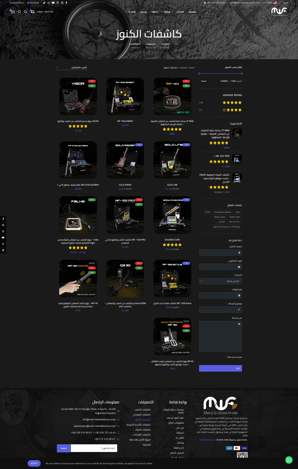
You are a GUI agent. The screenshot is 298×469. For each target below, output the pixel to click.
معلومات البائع (176, 422)
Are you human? (234, 357)
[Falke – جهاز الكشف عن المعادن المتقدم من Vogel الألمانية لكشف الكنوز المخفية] (78, 215)
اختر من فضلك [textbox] (233, 281)
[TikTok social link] (44, 2)
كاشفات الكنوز (143, 419)
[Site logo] (279, 12)
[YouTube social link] (53, 2)
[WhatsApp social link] (48, 2)
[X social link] (62, 2)
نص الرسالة (236, 318)
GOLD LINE (172, 185)
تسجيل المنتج (177, 452)
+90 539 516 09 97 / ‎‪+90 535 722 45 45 (93, 432)
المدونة (147, 444)
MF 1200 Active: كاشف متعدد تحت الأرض (172, 303)
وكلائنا (180, 442)
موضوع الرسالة (234, 303)
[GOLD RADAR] (125, 160)
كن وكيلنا (179, 447)
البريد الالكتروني (234, 261)
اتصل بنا (180, 437)
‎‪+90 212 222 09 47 (104, 439)
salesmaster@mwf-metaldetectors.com (95, 426)
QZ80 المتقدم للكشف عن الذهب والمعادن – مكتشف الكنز (125, 304)
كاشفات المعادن (142, 414)
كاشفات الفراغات (142, 434)
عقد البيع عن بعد (175, 417)
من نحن (180, 427)
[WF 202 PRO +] (237, 161)
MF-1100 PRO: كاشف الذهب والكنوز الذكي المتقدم (125, 241)
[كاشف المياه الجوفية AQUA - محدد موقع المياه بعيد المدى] (237, 183)
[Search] (25, 12)
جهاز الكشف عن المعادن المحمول (226, 226)
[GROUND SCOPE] (172, 215)
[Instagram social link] (58, 2)
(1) (200, 110)
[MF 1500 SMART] (125, 96)
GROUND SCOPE (172, 240)
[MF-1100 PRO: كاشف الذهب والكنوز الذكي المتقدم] (125, 215)
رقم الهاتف (236, 289)
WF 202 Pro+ (234, 221)
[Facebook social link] (66, 2)
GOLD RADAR (125, 185)
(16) (201, 102)
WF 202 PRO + (222, 156)
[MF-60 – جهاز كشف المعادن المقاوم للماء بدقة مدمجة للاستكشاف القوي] (78, 278)
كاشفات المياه (143, 429)
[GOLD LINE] (172, 160)
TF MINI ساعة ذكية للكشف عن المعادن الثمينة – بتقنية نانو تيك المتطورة (215, 134)
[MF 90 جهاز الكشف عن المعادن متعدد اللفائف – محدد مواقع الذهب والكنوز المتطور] (172, 336)
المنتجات (183, 68)
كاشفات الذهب (143, 409)
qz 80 (207, 212)
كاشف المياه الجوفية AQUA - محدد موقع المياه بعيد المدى (214, 178)
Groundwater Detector (222, 212)
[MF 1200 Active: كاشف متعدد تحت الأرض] (172, 278)
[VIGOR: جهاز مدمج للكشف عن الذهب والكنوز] (78, 96)
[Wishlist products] (19, 12)
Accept (34, 463)
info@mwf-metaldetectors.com (244, 3)
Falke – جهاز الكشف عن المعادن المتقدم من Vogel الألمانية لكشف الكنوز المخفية (78, 241)
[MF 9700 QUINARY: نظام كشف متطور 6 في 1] (78, 160)
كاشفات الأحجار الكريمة (139, 424)
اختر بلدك (237, 275)
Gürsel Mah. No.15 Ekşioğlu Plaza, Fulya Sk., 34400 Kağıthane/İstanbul (88, 411)
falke (238, 212)
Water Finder (235, 217)
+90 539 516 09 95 (215, 3)
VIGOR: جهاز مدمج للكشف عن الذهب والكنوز (78, 121)
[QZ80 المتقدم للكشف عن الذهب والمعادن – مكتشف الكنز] (125, 278)
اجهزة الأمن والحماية (140, 439)
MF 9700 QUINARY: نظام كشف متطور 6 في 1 (78, 185)
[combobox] (220, 281)
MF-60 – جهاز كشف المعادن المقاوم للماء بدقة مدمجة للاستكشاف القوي (78, 304)
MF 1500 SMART (125, 121)
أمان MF (221, 221)
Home (191, 68)
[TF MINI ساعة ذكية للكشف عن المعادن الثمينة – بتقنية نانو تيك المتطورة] (237, 139)
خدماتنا (180, 432)
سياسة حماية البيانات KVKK (173, 411)
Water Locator (219, 217)
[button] (289, 460)
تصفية (203, 81)
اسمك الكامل (235, 246)
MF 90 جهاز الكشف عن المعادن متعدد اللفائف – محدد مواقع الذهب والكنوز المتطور (172, 362)
